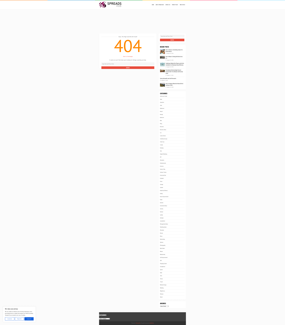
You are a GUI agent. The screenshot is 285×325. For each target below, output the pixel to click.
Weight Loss (162, 291)
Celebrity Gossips (163, 138)
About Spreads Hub (160, 4)
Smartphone (162, 266)
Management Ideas (164, 224)
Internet (161, 202)
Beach (161, 111)
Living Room (162, 221)
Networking (162, 239)
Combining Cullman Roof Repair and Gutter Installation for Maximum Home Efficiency (175, 64)
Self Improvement (163, 257)
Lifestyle (162, 218)
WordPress (152, 323)
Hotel (161, 199)
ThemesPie (138, 323)
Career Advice (163, 135)
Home (153, 4)
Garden (161, 187)
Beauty (161, 114)
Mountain (162, 230)
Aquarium (162, 102)
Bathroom (162, 108)
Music (161, 236)
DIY (160, 157)
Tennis (161, 278)
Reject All (19, 319)
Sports (161, 269)
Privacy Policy (175, 4)
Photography (162, 245)
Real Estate (162, 248)
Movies (161, 233)
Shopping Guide (163, 263)
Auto (161, 105)
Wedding (162, 288)
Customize (9, 319)
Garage (161, 184)
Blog (161, 123)
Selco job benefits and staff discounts (168, 78)
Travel (161, 281)
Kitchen (161, 211)
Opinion (161, 242)
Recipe (161, 251)
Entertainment (163, 163)
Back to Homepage (128, 56)
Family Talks (162, 169)
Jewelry (161, 208)
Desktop (162, 148)
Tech (161, 275)
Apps (161, 99)
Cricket (161, 145)
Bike (161, 120)
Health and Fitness (164, 190)
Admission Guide (163, 96)
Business (162, 126)
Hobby (161, 193)
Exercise (162, 166)
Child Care (162, 141)
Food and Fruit (163, 175)
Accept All (29, 319)
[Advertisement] (142, 20)
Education (162, 160)
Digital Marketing (163, 154)
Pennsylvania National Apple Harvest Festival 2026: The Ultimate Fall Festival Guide (174, 71)
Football (162, 178)
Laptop (161, 215)
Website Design (163, 285)
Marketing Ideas (163, 227)
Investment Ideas (163, 205)
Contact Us (167, 4)
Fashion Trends (163, 172)
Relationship (162, 254)
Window (161, 294)
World (161, 297)
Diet (161, 151)
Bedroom (162, 117)
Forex (161, 181)
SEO (161, 260)
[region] (19, 314)
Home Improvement (164, 196)
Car (160, 132)
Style (161, 272)
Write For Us (182, 4)
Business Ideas (163, 129)
